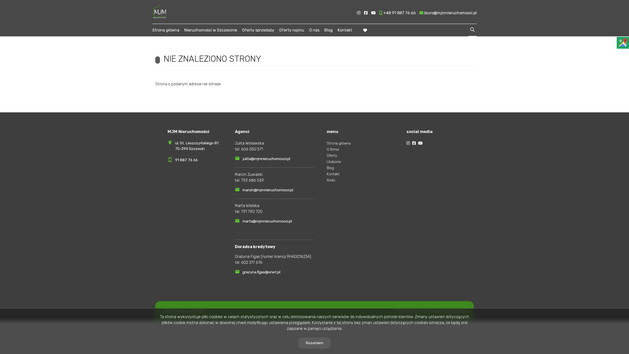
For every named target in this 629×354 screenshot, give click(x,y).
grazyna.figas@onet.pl (261, 272)
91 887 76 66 (186, 160)
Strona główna (165, 30)
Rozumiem (314, 343)
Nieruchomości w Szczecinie (210, 30)
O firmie (333, 150)
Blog (328, 30)
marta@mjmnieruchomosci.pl (267, 221)
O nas (314, 30)
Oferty (332, 156)
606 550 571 (252, 149)
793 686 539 (252, 180)
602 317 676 (251, 262)
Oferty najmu (291, 30)
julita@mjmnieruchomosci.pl (266, 159)
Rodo (331, 180)
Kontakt (345, 30)
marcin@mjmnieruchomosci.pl (268, 190)
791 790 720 (251, 211)
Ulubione (334, 162)
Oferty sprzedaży (258, 30)
